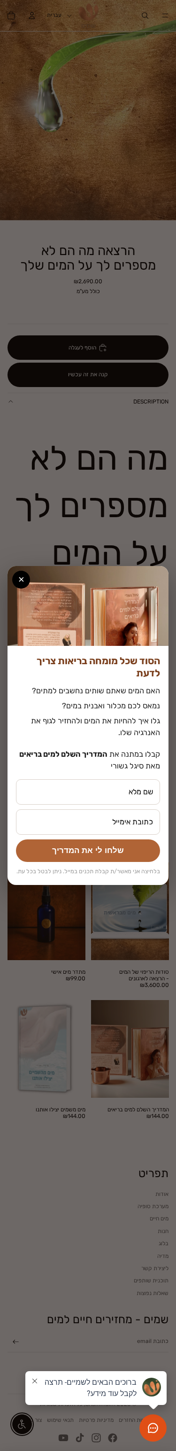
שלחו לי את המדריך (88, 850)
